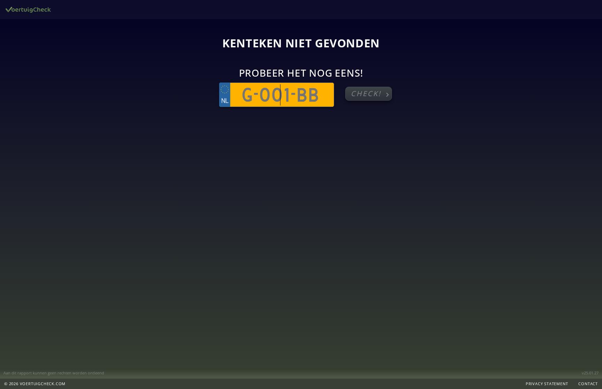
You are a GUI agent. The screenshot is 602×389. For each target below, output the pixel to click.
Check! (371, 94)
